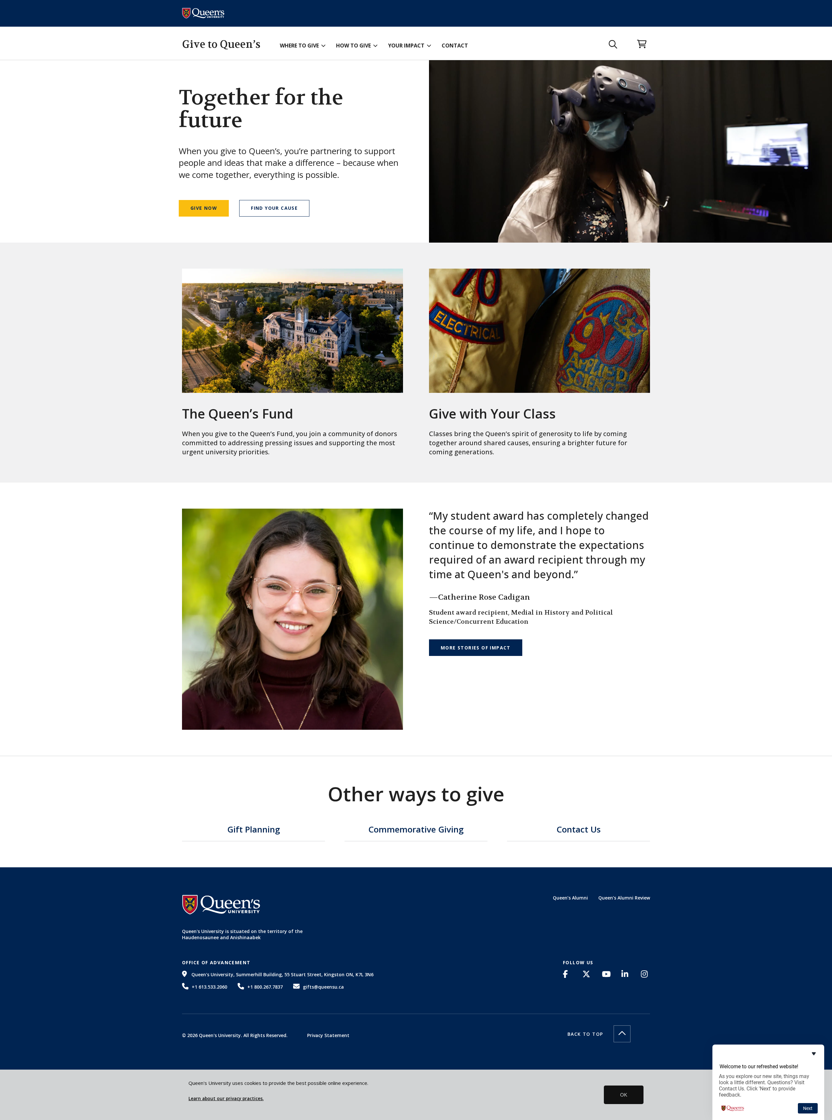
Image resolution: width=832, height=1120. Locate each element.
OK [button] (623, 1095)
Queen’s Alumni (570, 898)
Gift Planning (253, 830)
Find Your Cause (274, 208)
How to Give (353, 45)
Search (613, 44)
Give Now (203, 208)
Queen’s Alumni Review (624, 898)
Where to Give (299, 45)
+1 (209, 987)
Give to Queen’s (221, 44)
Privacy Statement (328, 1035)
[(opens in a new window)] (567, 974)
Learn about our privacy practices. (226, 1098)
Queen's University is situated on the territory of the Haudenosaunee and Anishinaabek (242, 934)
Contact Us (578, 830)
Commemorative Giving (416, 830)
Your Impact (406, 45)
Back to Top (585, 1034)
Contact (455, 45)
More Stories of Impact (476, 648)
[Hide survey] (814, 1054)
